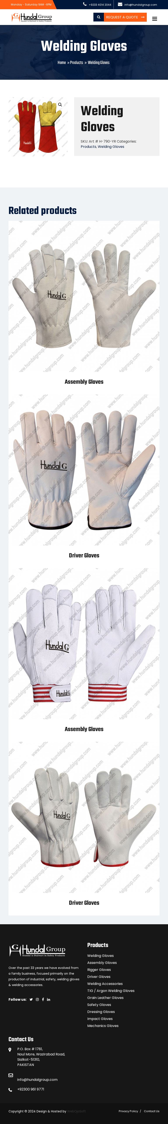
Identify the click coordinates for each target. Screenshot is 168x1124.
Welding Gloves (111, 146)
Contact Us (151, 1111)
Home (62, 62)
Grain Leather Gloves (105, 997)
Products (76, 62)
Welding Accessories (105, 983)
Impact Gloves (100, 1018)
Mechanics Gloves (103, 1025)
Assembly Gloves (84, 382)
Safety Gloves (99, 1004)
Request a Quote (122, 17)
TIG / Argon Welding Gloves (111, 990)
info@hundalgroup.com (37, 1079)
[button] (60, 105)
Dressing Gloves (101, 1011)
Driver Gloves (84, 555)
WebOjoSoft (76, 1111)
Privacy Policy (128, 1111)
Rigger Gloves (99, 969)
